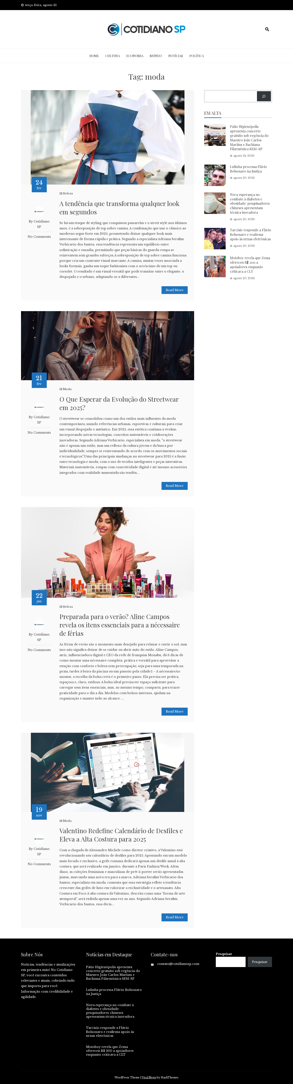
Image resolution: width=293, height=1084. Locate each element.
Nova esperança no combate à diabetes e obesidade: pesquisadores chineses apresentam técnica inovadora (250, 203)
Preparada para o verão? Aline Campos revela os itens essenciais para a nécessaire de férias (119, 624)
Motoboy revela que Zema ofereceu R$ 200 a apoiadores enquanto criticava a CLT (250, 264)
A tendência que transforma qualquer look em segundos (119, 207)
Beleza (68, 193)
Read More (174, 290)
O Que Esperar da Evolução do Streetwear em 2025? (119, 403)
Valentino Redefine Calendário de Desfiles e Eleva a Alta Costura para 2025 (121, 834)
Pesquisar (224, 954)
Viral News (149, 1077)
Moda (67, 389)
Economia (134, 56)
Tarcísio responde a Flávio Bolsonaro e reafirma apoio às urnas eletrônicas (250, 234)
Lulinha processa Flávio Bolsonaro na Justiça (248, 168)
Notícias (175, 56)
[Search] (264, 96)
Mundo (156, 56)
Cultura (112, 56)
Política (196, 56)
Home (94, 56)
